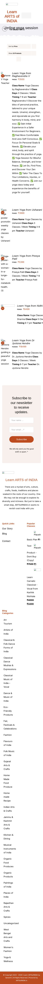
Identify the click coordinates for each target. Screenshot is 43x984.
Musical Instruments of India (9, 849)
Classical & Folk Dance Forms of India (9, 646)
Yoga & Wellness (8, 959)
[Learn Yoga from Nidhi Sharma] (8, 306)
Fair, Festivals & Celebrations (9, 725)
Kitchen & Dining (8, 837)
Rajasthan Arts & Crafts (9, 907)
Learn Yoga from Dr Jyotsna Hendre (23, 342)
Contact (6, 541)
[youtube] (27, 516)
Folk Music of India (9, 753)
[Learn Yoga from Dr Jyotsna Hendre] (5, 341)
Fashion (8, 735)
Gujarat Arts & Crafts (7, 765)
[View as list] (23, 59)
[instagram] (23, 516)
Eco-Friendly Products (8, 711)
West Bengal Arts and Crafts (8, 935)
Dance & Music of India (8, 697)
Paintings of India (8, 885)
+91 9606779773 (16, 29)
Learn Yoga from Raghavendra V (21, 74)
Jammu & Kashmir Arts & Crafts (8, 823)
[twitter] (19, 516)
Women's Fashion (8, 949)
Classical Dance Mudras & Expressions (9, 663)
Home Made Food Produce (8, 781)
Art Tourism (8, 622)
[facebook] (15, 516)
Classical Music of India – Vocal (8, 681)
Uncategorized (9, 923)
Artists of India (8, 632)
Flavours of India (8, 743)
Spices (7, 917)
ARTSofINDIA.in (21, 980)
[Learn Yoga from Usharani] (5, 210)
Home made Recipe (7, 797)
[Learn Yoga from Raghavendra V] (5, 73)
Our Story (7, 528)
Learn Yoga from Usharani (27, 209)
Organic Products (8, 875)
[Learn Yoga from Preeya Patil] (5, 256)
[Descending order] (34, 46)
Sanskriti (8, 978)
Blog (4, 533)
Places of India (8, 895)
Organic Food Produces (8, 863)
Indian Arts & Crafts (9, 809)
